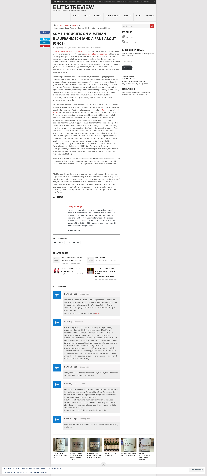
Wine (75, 16)
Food (86, 16)
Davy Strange (59, 48)
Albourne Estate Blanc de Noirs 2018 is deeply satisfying (97, 2)
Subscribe (127, 68)
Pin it (45, 46)
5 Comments (97, 48)
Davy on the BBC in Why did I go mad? (135, 84)
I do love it (100, 258)
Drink (97, 16)
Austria (75, 25)
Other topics (112, 16)
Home (59, 25)
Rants (127, 16)
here (97, 313)
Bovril (104, 110)
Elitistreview (73, 7)
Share (45, 32)
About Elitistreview (128, 76)
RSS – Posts (129, 37)
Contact (150, 16)
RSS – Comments (130, 43)
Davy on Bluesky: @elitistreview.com (134, 81)
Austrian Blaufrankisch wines (96, 54)
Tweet (45, 39)
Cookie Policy (44, 472)
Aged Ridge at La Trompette (131, 2)
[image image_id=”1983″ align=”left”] (69, 51)
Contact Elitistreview (128, 79)
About (139, 16)
